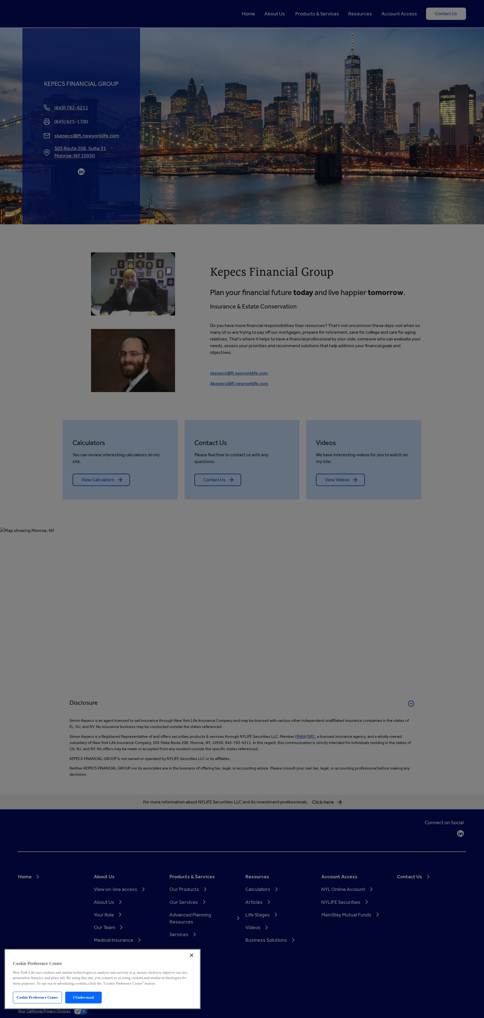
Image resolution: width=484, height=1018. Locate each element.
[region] (102, 979)
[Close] (191, 955)
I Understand (83, 997)
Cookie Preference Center (37, 997)
